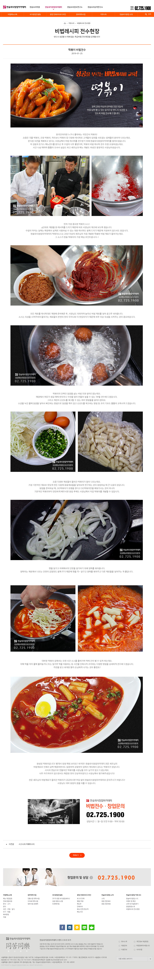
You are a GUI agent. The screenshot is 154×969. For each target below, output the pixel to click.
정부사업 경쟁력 (33, 904)
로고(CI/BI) (81, 899)
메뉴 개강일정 (7, 899)
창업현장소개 (130, 907)
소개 (103, 899)
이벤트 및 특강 (131, 901)
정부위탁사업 (32, 895)
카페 (4, 917)
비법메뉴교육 (7, 895)
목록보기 (74, 855)
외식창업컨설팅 (57, 895)
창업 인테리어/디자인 (84, 895)
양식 (4, 907)
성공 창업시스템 (57, 901)
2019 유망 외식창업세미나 (61, 899)
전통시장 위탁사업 (34, 899)
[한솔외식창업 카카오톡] (77, 927)
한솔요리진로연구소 (74, 7)
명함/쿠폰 (80, 901)
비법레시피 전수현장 (83, 23)
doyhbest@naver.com (59, 960)
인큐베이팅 (56, 904)
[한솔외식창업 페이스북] (62, 927)
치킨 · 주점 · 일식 (9, 909)
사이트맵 (139, 950)
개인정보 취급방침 (142, 941)
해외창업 (6, 914)
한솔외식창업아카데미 (53, 7)
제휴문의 (124, 946)
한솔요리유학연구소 (95, 7)
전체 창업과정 (7, 901)
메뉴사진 (80, 912)
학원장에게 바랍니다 (143, 946)
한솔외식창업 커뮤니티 (133, 895)
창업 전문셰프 (106, 901)
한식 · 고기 (6, 904)
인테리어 (80, 907)
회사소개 (124, 941)
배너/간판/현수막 (83, 909)
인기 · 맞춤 (6, 912)
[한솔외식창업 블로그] (84, 927)
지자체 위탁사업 (33, 901)
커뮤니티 (71, 23)
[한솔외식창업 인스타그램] (69, 927)
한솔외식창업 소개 (107, 895)
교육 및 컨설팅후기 (132, 904)
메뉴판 (79, 904)
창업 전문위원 (106, 904)
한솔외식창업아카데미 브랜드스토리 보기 (55, 940)
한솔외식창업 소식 (132, 899)
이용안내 (124, 950)
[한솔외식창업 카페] (91, 927)
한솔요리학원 (35, 7)
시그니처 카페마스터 (26, 844)
